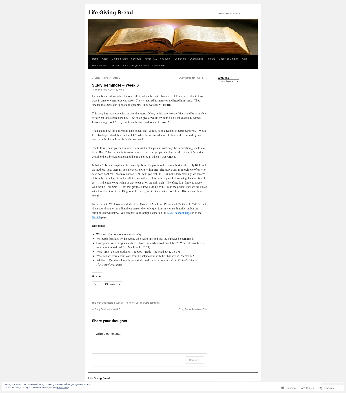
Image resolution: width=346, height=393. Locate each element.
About (105, 58)
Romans (211, 58)
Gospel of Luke (100, 65)
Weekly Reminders (125, 302)
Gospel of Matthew (228, 58)
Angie (121, 89)
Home (95, 58)
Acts (244, 58)
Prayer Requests (140, 65)
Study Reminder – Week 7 (193, 77)
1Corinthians (179, 58)
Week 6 (96, 217)
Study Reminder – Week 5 (106, 77)
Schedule (136, 58)
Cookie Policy (63, 387)
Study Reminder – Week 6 (115, 85)
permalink (154, 302)
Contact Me (158, 65)
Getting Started (120, 58)
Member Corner (120, 65)
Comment (194, 360)
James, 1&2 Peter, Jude (157, 58)
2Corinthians (196, 58)
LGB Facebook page (179, 212)
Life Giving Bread (110, 12)
